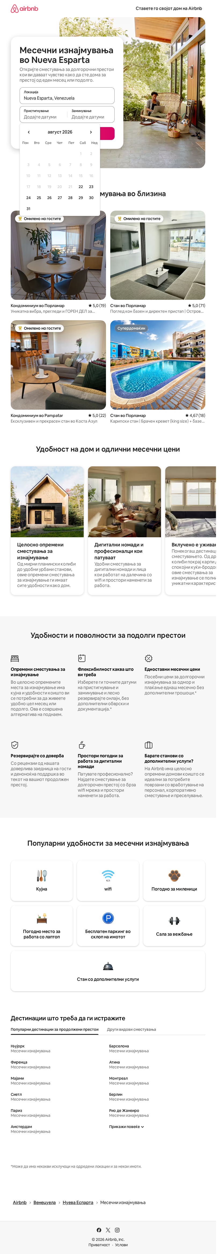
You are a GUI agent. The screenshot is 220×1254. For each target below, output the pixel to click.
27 (60, 197)
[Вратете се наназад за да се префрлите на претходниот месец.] (29, 132)
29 (81, 197)
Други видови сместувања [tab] (131, 1029)
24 (28, 197)
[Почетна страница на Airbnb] (24, 8)
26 (49, 197)
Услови (121, 1244)
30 (91, 197)
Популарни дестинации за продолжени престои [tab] (54, 1029)
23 (91, 186)
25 (39, 197)
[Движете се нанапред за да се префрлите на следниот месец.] (90, 132)
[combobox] (67, 98)
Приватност (99, 1244)
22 (81, 186)
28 (70, 197)
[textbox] (43, 117)
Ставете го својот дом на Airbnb (169, 8)
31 (28, 208)
